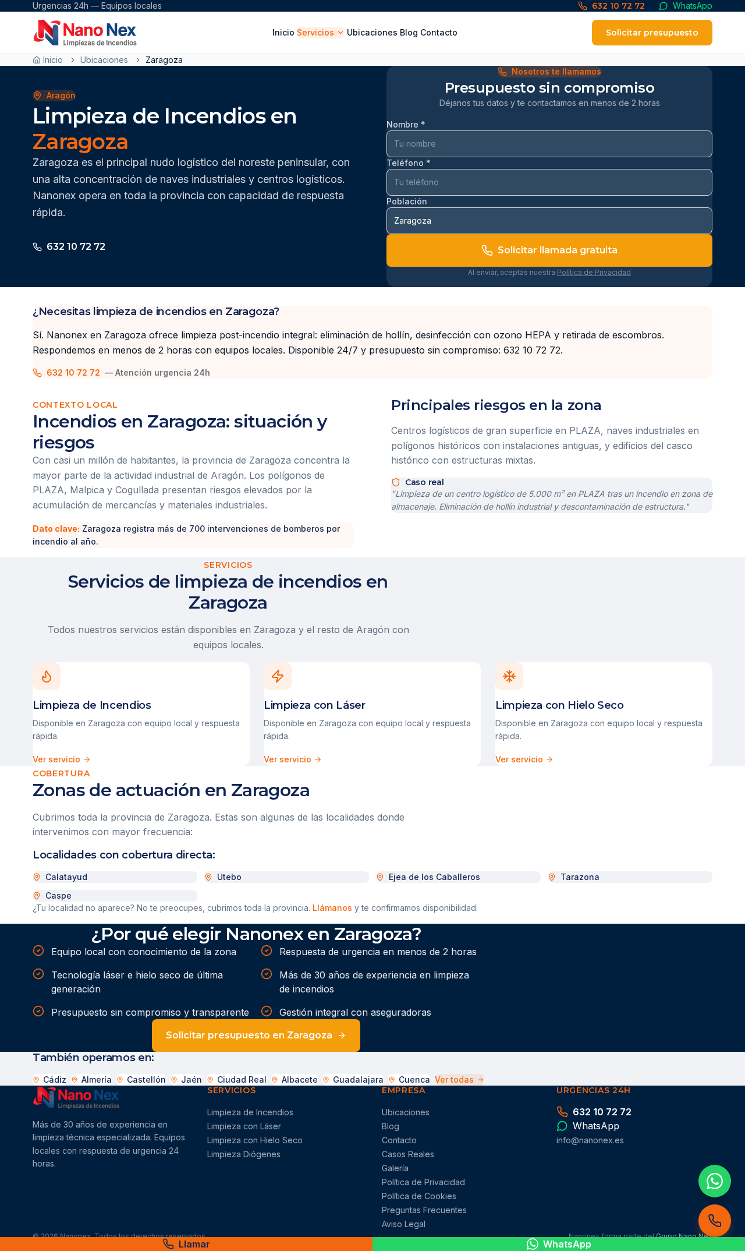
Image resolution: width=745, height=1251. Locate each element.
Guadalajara (358, 1079)
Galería (395, 1168)
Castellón (146, 1079)
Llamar (194, 1244)
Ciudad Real (242, 1079)
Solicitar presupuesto (652, 32)
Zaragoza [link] (164, 60)
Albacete (300, 1079)
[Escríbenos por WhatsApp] (714, 1181)
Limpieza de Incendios (250, 1112)
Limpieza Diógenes (244, 1154)
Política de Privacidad (594, 272)
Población (406, 201)
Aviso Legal (403, 1224)
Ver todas (454, 1079)
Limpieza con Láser (244, 1126)
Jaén (191, 1079)
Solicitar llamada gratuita (558, 250)
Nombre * (405, 124)
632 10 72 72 (76, 246)
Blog (409, 32)
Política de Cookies (419, 1196)
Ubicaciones (372, 32)
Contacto (438, 32)
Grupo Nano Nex (684, 1236)
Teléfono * (408, 163)
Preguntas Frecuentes (424, 1210)
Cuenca (414, 1079)
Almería (96, 1079)
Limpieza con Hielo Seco (255, 1140)
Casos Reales (408, 1154)
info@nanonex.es (590, 1140)
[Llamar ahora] (714, 1220)
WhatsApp (567, 1244)
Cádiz (54, 1079)
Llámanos (332, 908)
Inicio (283, 32)
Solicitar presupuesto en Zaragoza (249, 1035)
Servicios (315, 32)
